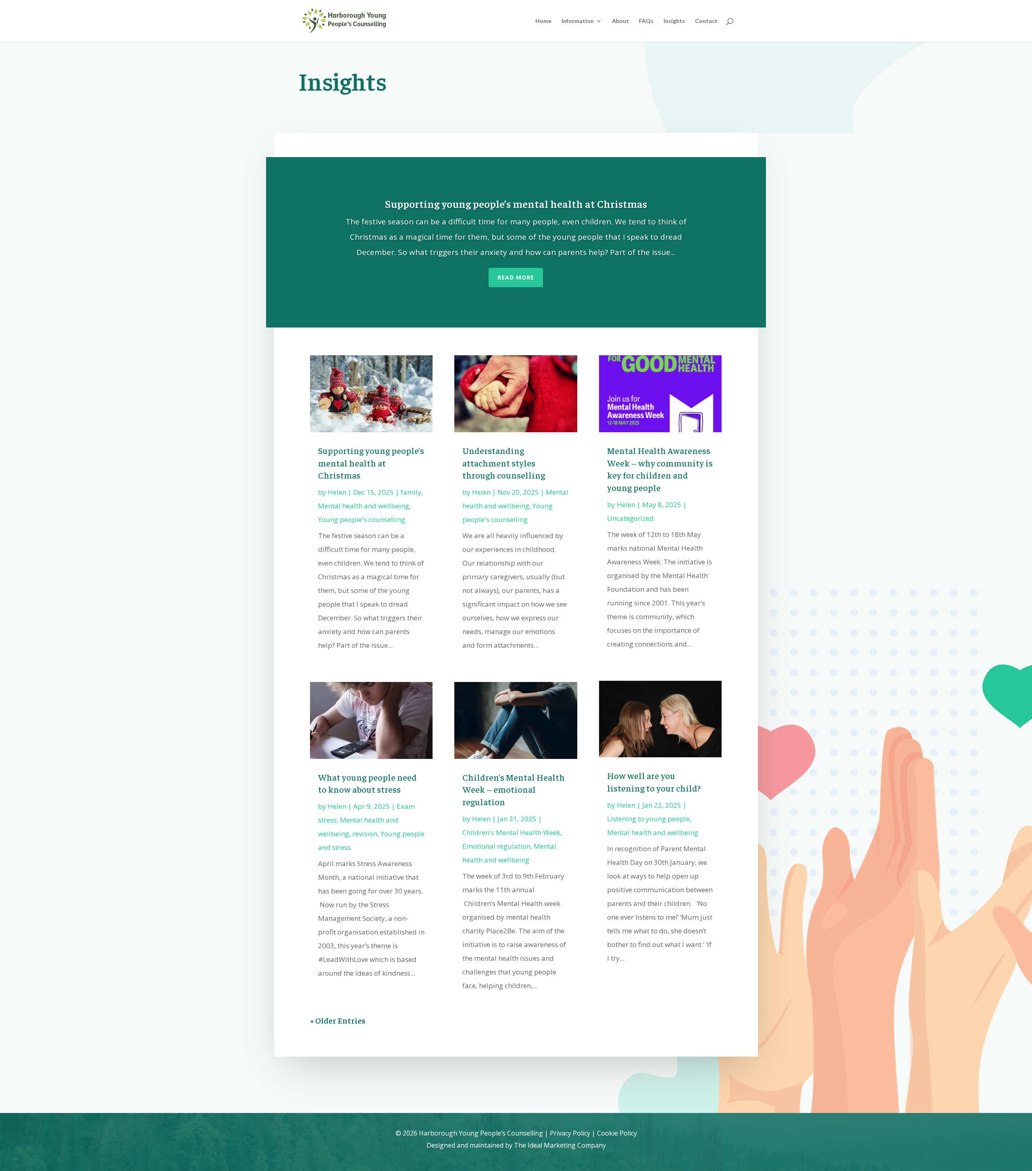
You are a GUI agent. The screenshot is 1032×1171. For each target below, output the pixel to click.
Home (543, 21)
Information (578, 21)
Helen (337, 492)
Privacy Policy (570, 1133)
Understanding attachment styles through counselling (503, 463)
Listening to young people (648, 818)
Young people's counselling (361, 519)
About (620, 21)
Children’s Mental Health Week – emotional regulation (513, 789)
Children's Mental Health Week (511, 832)
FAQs (646, 21)
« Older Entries (337, 1020)
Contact (706, 21)
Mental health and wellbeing (363, 505)
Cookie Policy (617, 1133)
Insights (674, 21)
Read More (515, 277)
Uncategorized (630, 518)
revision (364, 833)
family (411, 492)
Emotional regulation (496, 846)
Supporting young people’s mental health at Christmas (516, 203)
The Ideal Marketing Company (560, 1145)
